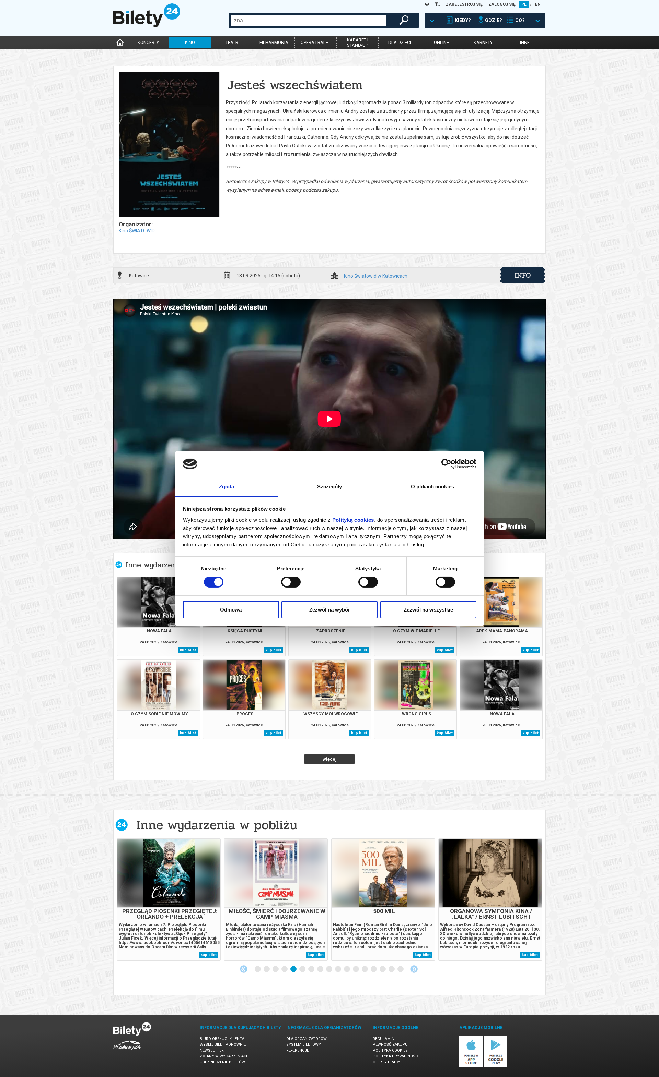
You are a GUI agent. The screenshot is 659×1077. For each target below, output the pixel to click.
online (441, 42)
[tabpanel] (169, 899)
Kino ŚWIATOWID (137, 230)
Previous (243, 969)
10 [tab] (338, 969)
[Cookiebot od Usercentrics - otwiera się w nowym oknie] (446, 464)
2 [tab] (267, 969)
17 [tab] (400, 969)
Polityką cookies (353, 520)
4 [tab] (284, 969)
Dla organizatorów (306, 1039)
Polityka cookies (390, 1050)
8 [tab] (320, 969)
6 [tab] (302, 969)
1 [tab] (258, 969)
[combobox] (308, 20)
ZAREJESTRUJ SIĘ (464, 4)
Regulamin (383, 1039)
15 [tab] (383, 969)
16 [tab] (392, 969)
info (523, 275)
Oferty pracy (386, 1062)
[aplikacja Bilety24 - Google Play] (496, 1065)
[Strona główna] (146, 25)
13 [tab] (365, 969)
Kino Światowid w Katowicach (375, 276)
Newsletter (212, 1050)
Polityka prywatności (396, 1056)
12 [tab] (356, 969)
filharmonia (273, 42)
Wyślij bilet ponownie (223, 1044)
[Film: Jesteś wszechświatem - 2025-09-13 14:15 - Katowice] (169, 145)
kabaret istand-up (357, 42)
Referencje (297, 1050)
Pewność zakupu (390, 1044)
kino (190, 42)
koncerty (148, 42)
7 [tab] (311, 969)
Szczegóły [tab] (329, 486)
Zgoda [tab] (226, 486)
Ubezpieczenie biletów (222, 1062)
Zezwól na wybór (329, 610)
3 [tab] (276, 969)
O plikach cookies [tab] (432, 486)
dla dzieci (399, 42)
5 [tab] (293, 969)
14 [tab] (374, 969)
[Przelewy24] (127, 1051)
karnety (483, 42)
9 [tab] (329, 969)
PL (524, 4)
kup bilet (188, 650)
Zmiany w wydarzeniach (224, 1056)
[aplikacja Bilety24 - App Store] (471, 1065)
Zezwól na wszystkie (428, 610)
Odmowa (231, 610)
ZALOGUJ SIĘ (502, 4)
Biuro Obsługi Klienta (222, 1039)
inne (525, 42)
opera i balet (316, 42)
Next (414, 969)
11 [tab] (347, 969)
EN (538, 4)
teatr (232, 42)
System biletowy (303, 1044)
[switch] (291, 582)
